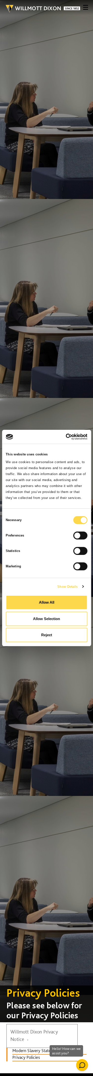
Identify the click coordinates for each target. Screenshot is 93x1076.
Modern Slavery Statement (36, 1050)
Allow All (46, 602)
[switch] (80, 535)
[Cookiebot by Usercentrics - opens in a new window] (66, 437)
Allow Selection (46, 619)
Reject (46, 635)
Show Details (67, 586)
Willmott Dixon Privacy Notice (34, 1035)
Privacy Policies (26, 1057)
